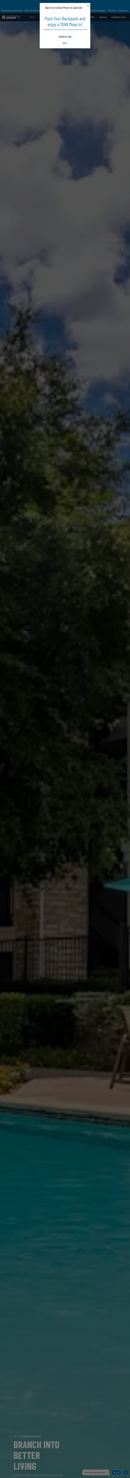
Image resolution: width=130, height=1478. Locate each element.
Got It (65, 43)
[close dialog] (88, 5)
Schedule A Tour (65, 37)
